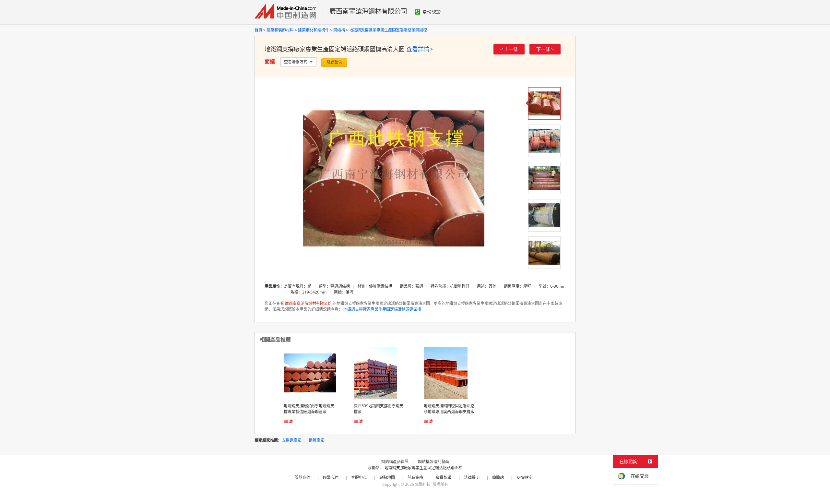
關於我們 (302, 477)
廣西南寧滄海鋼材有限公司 (368, 11)
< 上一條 (509, 49)
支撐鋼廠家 (291, 440)
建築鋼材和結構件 (313, 30)
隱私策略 (415, 477)
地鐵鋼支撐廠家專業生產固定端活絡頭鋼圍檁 (388, 30)
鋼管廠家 (316, 440)
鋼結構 (339, 30)
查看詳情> (419, 49)
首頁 (258, 30)
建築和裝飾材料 (280, 30)
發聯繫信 (334, 62)
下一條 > (545, 49)
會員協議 (443, 477)
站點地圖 (387, 477)
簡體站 (498, 477)
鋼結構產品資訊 (395, 461)
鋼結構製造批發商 (433, 461)
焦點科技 (423, 484)
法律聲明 (472, 477)
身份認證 (431, 12)
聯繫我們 (330, 477)
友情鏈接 (524, 477)
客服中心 (359, 477)
